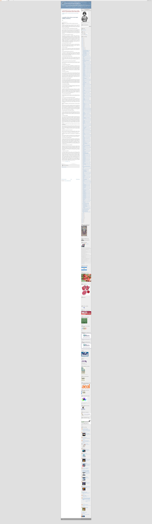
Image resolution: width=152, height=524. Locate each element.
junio (82, 214)
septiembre (83, 49)
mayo (83, 215)
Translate (86, 34)
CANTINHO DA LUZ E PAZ (85, 507)
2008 (82, 222)
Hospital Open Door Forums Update (85, 209)
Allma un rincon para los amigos (85, 514)
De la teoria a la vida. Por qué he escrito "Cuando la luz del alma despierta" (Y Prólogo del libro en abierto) (88, 460)
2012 (82, 219)
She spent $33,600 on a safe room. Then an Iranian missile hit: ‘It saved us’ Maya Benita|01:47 (86, 438)
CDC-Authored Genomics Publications (86, 145)
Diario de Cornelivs (84, 458)
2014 (82, 46)
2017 (82, 44)
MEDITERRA (83, 513)
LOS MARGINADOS (84, 437)
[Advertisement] (67, 173)
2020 (82, 42)
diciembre (83, 47)
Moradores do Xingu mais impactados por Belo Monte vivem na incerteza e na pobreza (86, 493)
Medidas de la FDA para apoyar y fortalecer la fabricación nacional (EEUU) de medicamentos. (86, 442)
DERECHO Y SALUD (84, 453)
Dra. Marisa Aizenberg (84, 463)
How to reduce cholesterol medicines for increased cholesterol (88, 501)
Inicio (71, 179)
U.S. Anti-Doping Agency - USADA (85, 203)
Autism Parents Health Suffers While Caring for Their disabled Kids (88, 483)
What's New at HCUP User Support (85, 54)
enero (83, 218)
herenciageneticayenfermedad (85, 440)
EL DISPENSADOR (84, 432)
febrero (83, 217)
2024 (82, 39)
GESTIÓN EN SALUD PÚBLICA (73, 3)
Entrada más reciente (63, 179)
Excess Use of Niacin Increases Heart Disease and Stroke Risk (88, 473)
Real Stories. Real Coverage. (85, 210)
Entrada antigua (78, 179)
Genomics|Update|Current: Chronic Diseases (86, 108)
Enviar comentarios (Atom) (68, 180)
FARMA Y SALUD (84, 495)
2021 (82, 41)
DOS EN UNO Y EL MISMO (85, 468)
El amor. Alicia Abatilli (87, 444)
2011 (82, 220)
